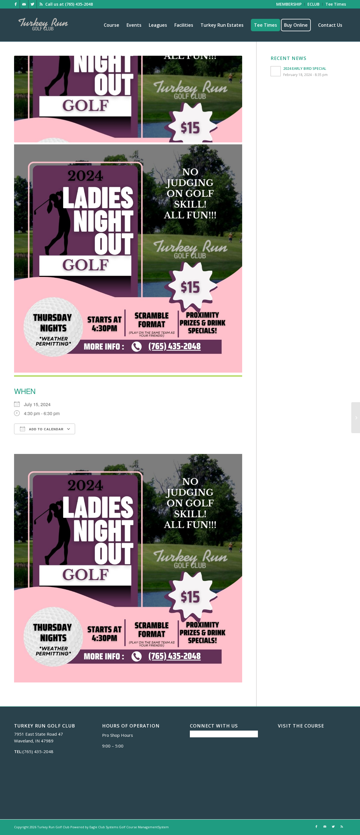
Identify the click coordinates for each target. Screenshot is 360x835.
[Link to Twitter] (32, 4)
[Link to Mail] (24, 4)
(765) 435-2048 (79, 4)
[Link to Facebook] (16, 4)
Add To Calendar (46, 429)
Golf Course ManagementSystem (144, 827)
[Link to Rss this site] (41, 4)
